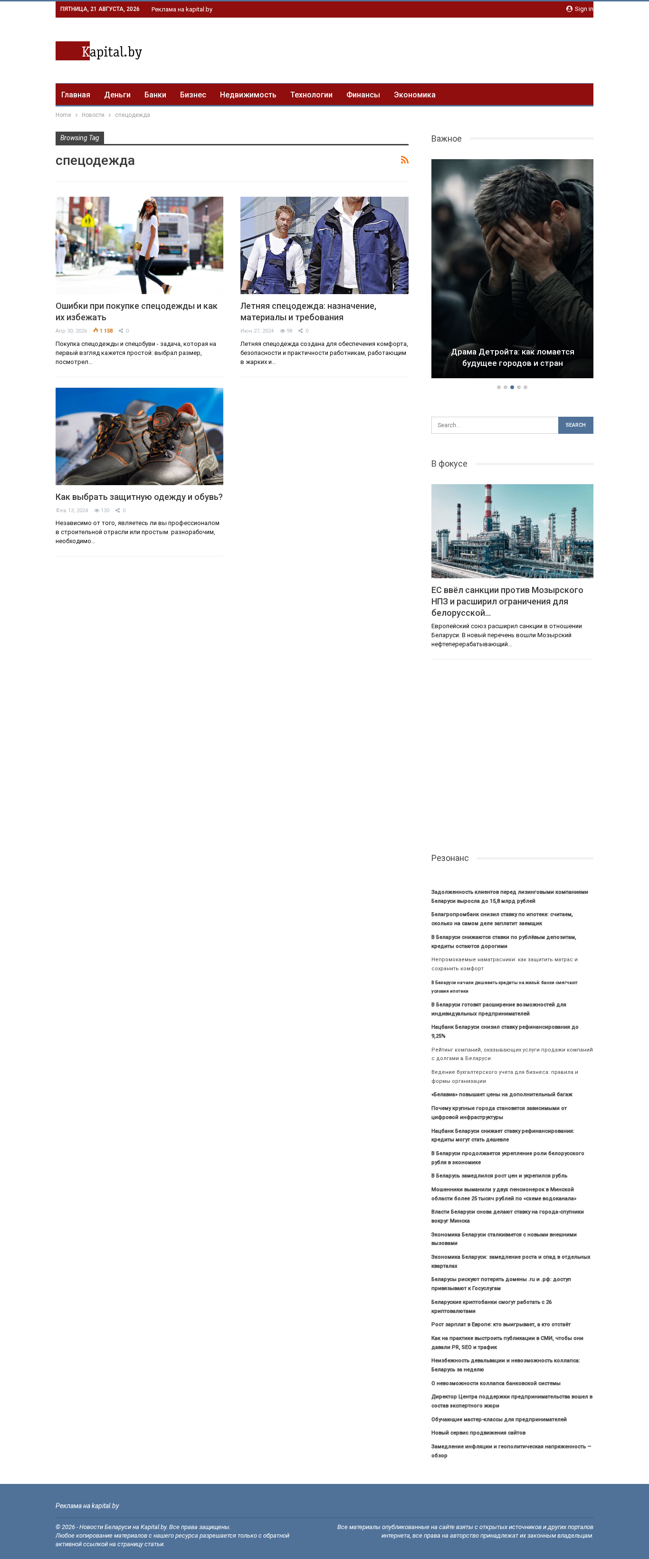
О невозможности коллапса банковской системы (496, 1383)
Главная (75, 94)
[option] (470, 270)
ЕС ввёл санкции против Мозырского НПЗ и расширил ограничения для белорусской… (507, 601)
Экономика (415, 94)
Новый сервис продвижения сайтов (478, 1433)
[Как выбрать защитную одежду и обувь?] (139, 436)
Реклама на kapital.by (182, 9)
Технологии (311, 94)
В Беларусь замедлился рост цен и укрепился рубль (499, 1176)
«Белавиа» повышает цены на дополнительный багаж (502, 1094)
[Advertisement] (420, 49)
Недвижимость (248, 94)
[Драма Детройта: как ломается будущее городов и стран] (470, 269)
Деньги (117, 94)
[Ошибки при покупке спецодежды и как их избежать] (139, 245)
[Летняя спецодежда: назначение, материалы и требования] (324, 245)
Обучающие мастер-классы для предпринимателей (499, 1419)
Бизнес (193, 94)
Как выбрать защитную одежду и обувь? (139, 497)
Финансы (363, 94)
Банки (155, 94)
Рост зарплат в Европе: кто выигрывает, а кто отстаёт (501, 1324)
